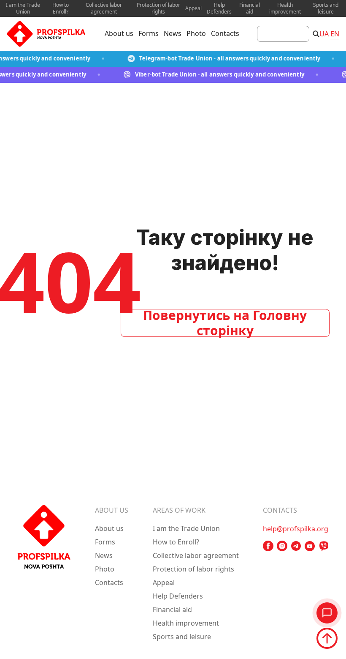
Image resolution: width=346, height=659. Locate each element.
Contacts (225, 33)
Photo (196, 33)
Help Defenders (219, 8)
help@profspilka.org (295, 528)
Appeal (193, 8)
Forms (148, 33)
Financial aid (249, 8)
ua (324, 33)
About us (119, 33)
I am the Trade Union (23, 8)
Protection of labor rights (158, 8)
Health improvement (285, 8)
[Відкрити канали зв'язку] (327, 612)
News (172, 33)
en (334, 33)
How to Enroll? (60, 8)
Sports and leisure (325, 8)
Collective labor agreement (104, 8)
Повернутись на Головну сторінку (225, 322)
